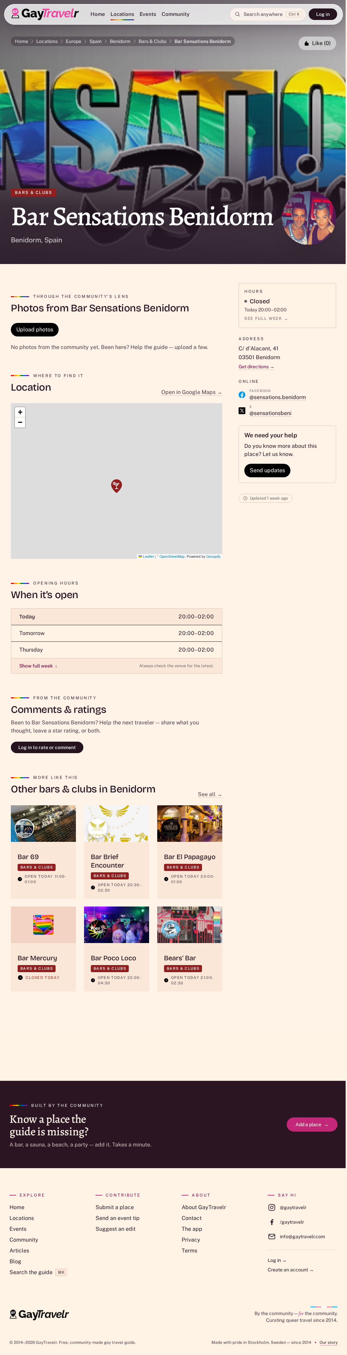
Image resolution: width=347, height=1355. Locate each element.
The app (192, 1229)
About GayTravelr (204, 1207)
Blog (15, 1261)
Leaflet (148, 556)
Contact (192, 1218)
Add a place (312, 1124)
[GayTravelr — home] (39, 1315)
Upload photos (34, 329)
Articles (19, 1250)
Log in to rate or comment (47, 747)
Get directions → (256, 366)
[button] (116, 486)
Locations (122, 14)
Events (148, 14)
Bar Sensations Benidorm (203, 41)
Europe (73, 41)
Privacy (191, 1240)
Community (175, 14)
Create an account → (291, 1269)
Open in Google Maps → (191, 392)
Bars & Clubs (152, 41)
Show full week (38, 666)
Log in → (277, 1260)
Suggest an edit (116, 1229)
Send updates (267, 470)
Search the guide (36, 1272)
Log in (323, 14)
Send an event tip (118, 1218)
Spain (95, 41)
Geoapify (213, 556)
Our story (329, 1342)
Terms (189, 1250)
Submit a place (115, 1207)
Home (97, 14)
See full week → (266, 318)
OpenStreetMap (172, 556)
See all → (210, 794)
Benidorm (120, 41)
